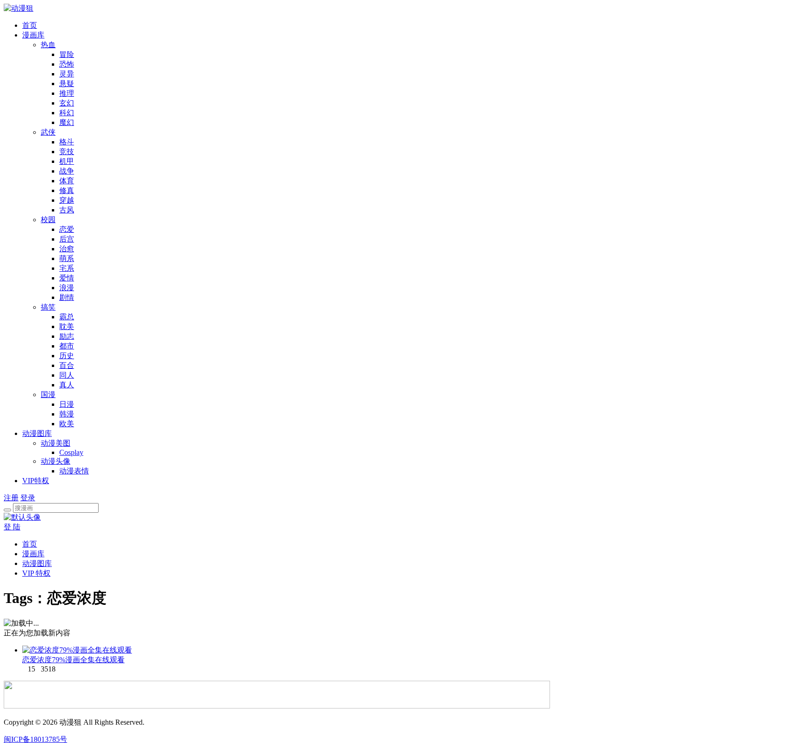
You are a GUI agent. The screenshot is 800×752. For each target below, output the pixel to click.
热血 (48, 45)
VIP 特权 (36, 573)
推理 (66, 93)
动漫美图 (55, 443)
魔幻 (66, 122)
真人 (66, 385)
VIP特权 (35, 481)
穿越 (66, 200)
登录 (27, 498)
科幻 (66, 113)
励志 (66, 336)
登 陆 (12, 527)
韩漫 (66, 414)
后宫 (66, 239)
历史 (66, 356)
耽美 (66, 326)
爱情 (66, 278)
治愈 (66, 249)
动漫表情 (74, 471)
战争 (66, 171)
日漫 (66, 404)
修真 (66, 190)
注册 (11, 498)
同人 (66, 375)
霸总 (66, 317)
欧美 (66, 424)
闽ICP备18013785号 (35, 739)
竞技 (66, 151)
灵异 (66, 74)
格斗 (66, 142)
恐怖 (66, 64)
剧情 (66, 297)
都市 (66, 346)
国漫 (48, 394)
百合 (66, 365)
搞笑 (48, 307)
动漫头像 (55, 461)
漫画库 (33, 35)
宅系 (66, 268)
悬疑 (66, 83)
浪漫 (66, 288)
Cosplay (71, 452)
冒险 (66, 54)
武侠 (48, 132)
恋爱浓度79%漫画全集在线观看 (73, 660)
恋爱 (66, 229)
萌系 (66, 258)
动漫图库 (37, 433)
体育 (66, 181)
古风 (66, 210)
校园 (48, 220)
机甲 (66, 161)
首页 (29, 25)
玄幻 (66, 103)
